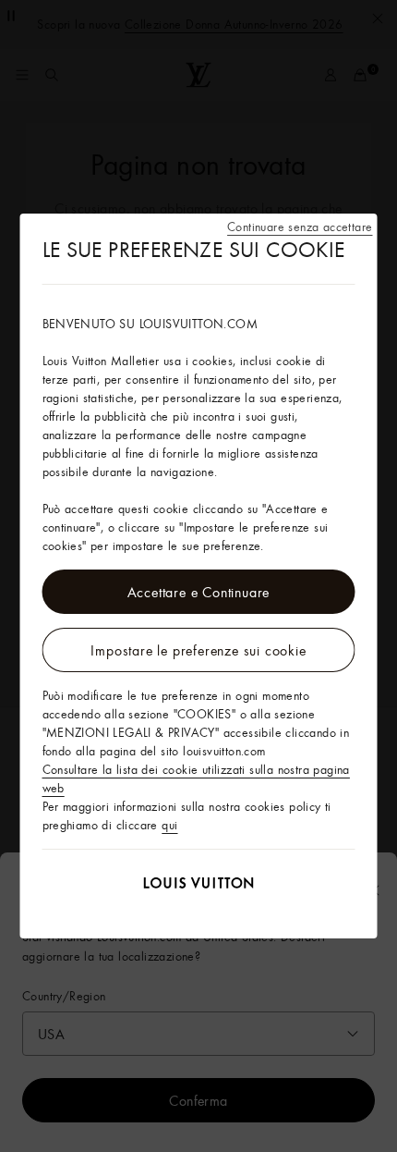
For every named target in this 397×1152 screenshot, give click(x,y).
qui (169, 824)
